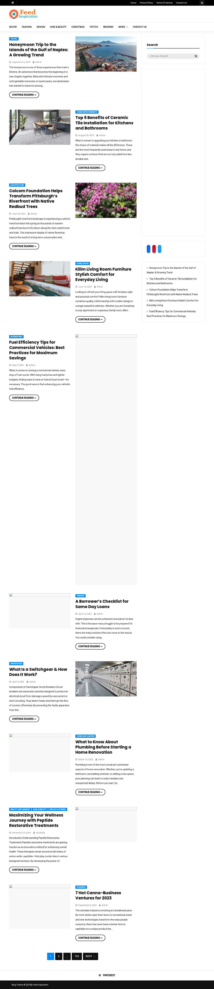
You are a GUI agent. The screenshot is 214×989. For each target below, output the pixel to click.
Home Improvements (87, 112)
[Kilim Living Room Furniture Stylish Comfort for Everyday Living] (39, 295)
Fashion (27, 27)
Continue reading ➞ (25, 95)
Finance (80, 596)
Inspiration (16, 664)
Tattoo (94, 27)
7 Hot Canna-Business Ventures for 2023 (98, 895)
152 (77, 956)
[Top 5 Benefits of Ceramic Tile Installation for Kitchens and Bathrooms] (39, 144)
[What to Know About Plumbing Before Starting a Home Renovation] (39, 736)
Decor (13, 27)
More (122, 27)
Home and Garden (85, 736)
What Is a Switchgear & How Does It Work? (38, 672)
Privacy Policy (146, 3)
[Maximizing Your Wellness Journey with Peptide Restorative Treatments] (106, 809)
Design (41, 27)
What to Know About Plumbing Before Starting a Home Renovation (103, 747)
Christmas (78, 27)
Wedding (108, 27)
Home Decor (83, 263)
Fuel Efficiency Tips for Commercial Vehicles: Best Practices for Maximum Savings (37, 350)
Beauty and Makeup (20, 809)
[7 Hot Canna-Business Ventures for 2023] (39, 887)
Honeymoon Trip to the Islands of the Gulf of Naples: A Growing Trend (38, 50)
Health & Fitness (57, 809)
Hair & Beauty (58, 27)
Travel (14, 39)
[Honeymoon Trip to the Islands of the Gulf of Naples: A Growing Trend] (106, 70)
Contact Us (181, 3)
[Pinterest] (12, 3)
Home (133, 3)
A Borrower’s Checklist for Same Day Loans (102, 604)
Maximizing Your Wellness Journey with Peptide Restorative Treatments (36, 820)
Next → (90, 956)
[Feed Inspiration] (23, 18)
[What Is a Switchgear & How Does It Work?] (106, 695)
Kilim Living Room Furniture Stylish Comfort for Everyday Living (103, 274)
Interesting (16, 337)
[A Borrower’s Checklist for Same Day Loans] (39, 596)
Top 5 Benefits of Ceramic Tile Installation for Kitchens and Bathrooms (104, 123)
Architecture (17, 185)
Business (81, 887)
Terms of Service (164, 3)
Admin (38, 62)
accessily (40, 832)
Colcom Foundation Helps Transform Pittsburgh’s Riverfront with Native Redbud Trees (36, 198)
